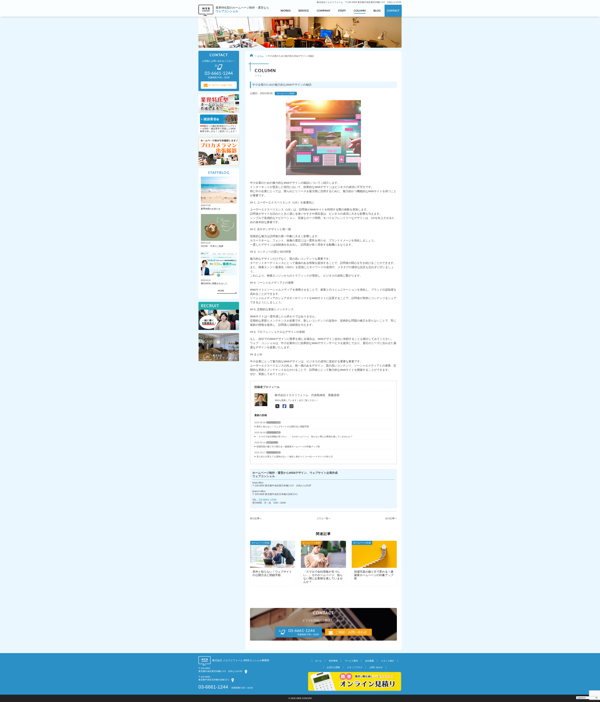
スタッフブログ (354, 667)
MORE (221, 291)
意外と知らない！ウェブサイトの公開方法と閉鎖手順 (282, 426)
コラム (260, 56)
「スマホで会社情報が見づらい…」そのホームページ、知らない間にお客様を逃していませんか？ (304, 436)
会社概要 (369, 661)
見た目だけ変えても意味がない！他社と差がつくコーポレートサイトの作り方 (294, 456)
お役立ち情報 (333, 667)
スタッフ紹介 (387, 661)
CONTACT (393, 10)
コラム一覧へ (323, 518)
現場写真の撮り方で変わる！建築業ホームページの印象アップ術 (288, 446)
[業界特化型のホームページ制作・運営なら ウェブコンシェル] (233, 14)
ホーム (318, 661)
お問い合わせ (376, 667)
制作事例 (333, 661)
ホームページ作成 (273, 422)
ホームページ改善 (273, 432)
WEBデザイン (272, 442)
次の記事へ (391, 518)
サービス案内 (351, 661)
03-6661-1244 (267, 499)
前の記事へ (256, 518)
